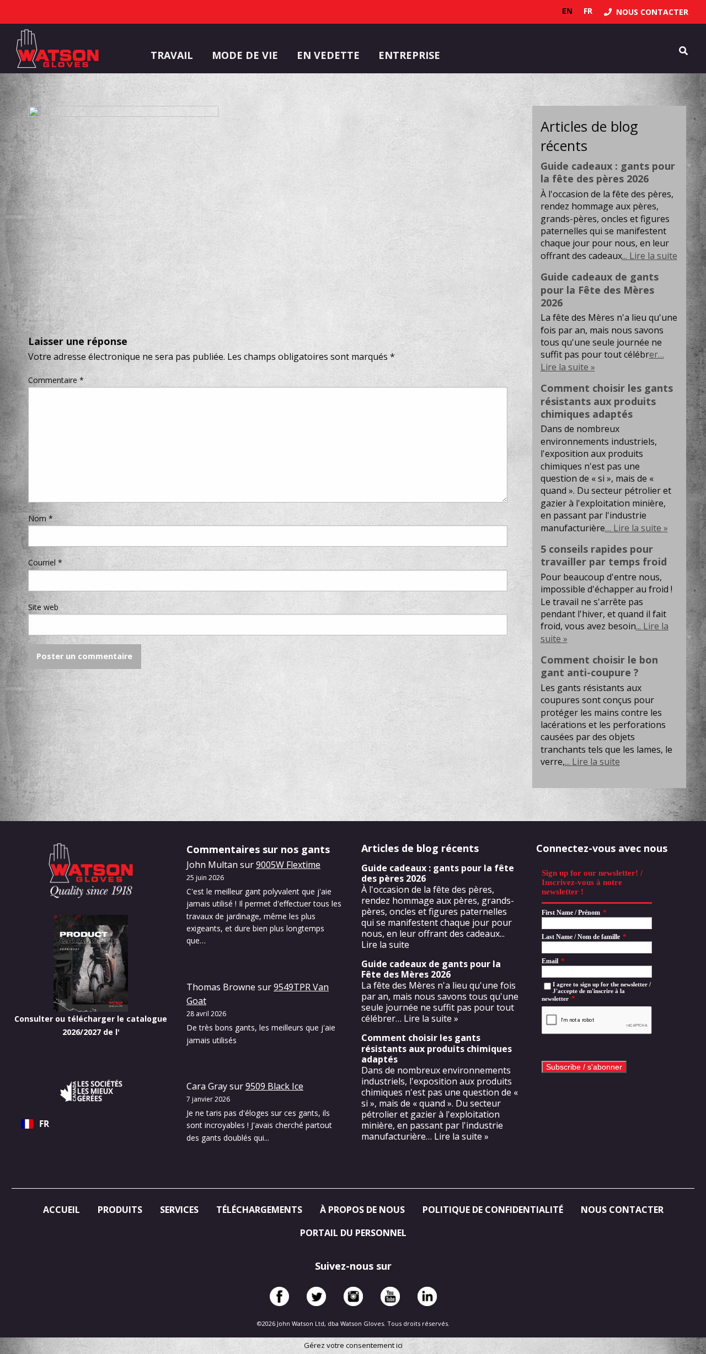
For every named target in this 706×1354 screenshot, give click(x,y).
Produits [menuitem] (120, 1210)
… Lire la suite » (636, 528)
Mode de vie (245, 55)
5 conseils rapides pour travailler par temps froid (604, 555)
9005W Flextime (288, 865)
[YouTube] (390, 1296)
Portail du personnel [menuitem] (353, 1233)
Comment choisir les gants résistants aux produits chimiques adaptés (607, 400)
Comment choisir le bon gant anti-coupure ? (599, 666)
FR (44, 1124)
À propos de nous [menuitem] (362, 1210)
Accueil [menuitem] (61, 1210)
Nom (40, 518)
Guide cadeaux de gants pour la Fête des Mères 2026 (600, 289)
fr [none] (588, 11)
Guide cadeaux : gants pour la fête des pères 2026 (608, 172)
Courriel (45, 562)
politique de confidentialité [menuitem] (492, 1210)
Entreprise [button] (409, 55)
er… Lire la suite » (422, 1018)
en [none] (567, 11)
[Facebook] (279, 1296)
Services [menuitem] (179, 1210)
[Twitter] (316, 1296)
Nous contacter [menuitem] (622, 1210)
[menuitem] (646, 12)
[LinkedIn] (427, 1296)
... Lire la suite (649, 256)
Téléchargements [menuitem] (259, 1210)
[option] (567, 11)
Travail (172, 55)
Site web (43, 607)
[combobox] (91, 1124)
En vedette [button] (328, 55)
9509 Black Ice (274, 1086)
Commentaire (56, 380)
